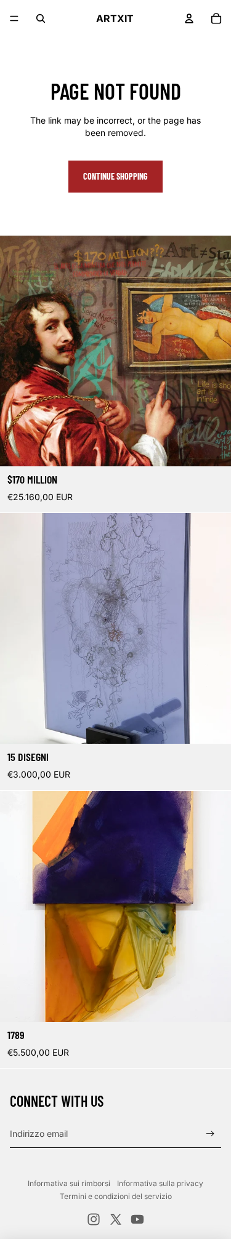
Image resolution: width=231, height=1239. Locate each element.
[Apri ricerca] (40, 18)
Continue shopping (115, 176)
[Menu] (14, 18)
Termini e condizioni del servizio (116, 1196)
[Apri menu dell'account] (189, 18)
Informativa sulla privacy (160, 1183)
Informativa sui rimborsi (69, 1183)
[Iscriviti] (210, 1134)
